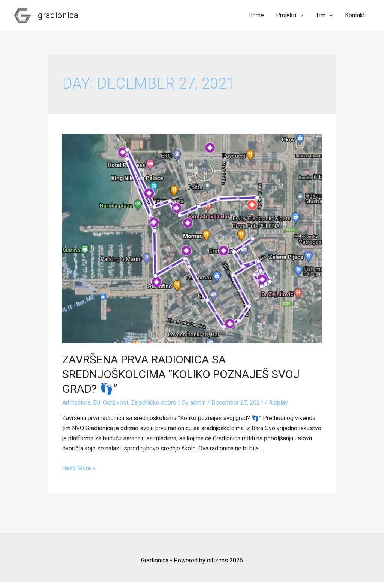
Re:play (278, 402)
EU (96, 402)
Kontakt (355, 15)
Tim (321, 15)
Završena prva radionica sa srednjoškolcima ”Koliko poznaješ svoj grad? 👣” (181, 374)
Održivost (115, 402)
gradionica (58, 15)
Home (256, 15)
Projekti (286, 15)
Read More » (79, 468)
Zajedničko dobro (153, 402)
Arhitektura (76, 402)
